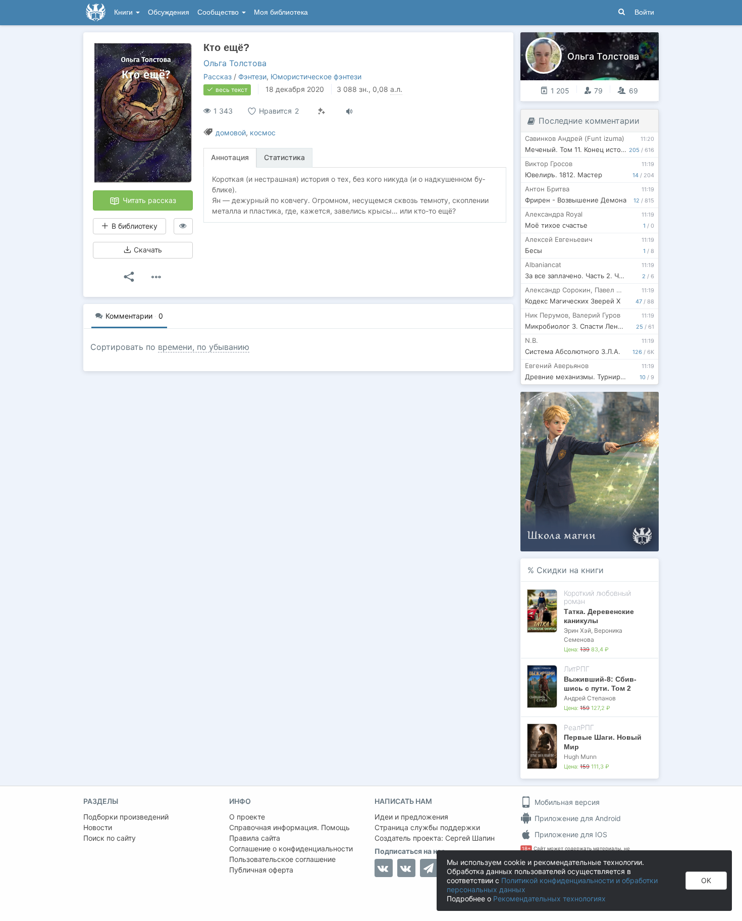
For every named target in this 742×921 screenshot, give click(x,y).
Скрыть (637, 403)
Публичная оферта (261, 869)
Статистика (284, 157)
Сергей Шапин (470, 838)
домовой (231, 132)
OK (706, 880)
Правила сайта (254, 838)
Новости (97, 827)
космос (263, 132)
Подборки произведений (126, 816)
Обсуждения (168, 12)
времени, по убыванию (203, 347)
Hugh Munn (580, 756)
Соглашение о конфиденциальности (291, 848)
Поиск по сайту (109, 838)
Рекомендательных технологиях (549, 898)
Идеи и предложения (411, 816)
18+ (526, 848)
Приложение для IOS (570, 834)
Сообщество (219, 12)
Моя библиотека (281, 12)
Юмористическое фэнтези (316, 76)
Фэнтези (252, 76)
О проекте (247, 816)
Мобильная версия (566, 802)
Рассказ (217, 76)
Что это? (593, 402)
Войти (644, 12)
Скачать (147, 249)
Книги (124, 12)
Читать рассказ (148, 200)
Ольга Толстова (235, 63)
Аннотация (230, 157)
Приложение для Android (577, 818)
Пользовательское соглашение (282, 859)
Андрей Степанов (590, 698)
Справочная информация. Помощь (289, 827)
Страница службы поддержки (427, 827)
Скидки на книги (570, 570)
